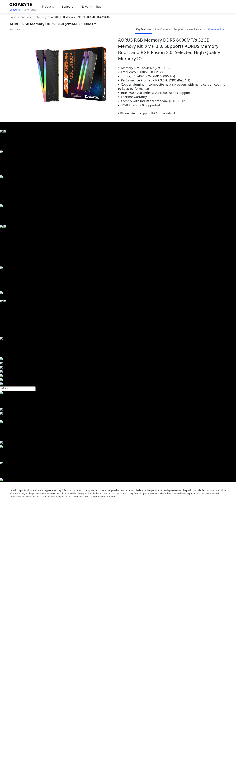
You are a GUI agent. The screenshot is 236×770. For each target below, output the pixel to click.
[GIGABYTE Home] (22, 4)
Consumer (15, 9)
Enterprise (30, 9)
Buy (98, 6)
